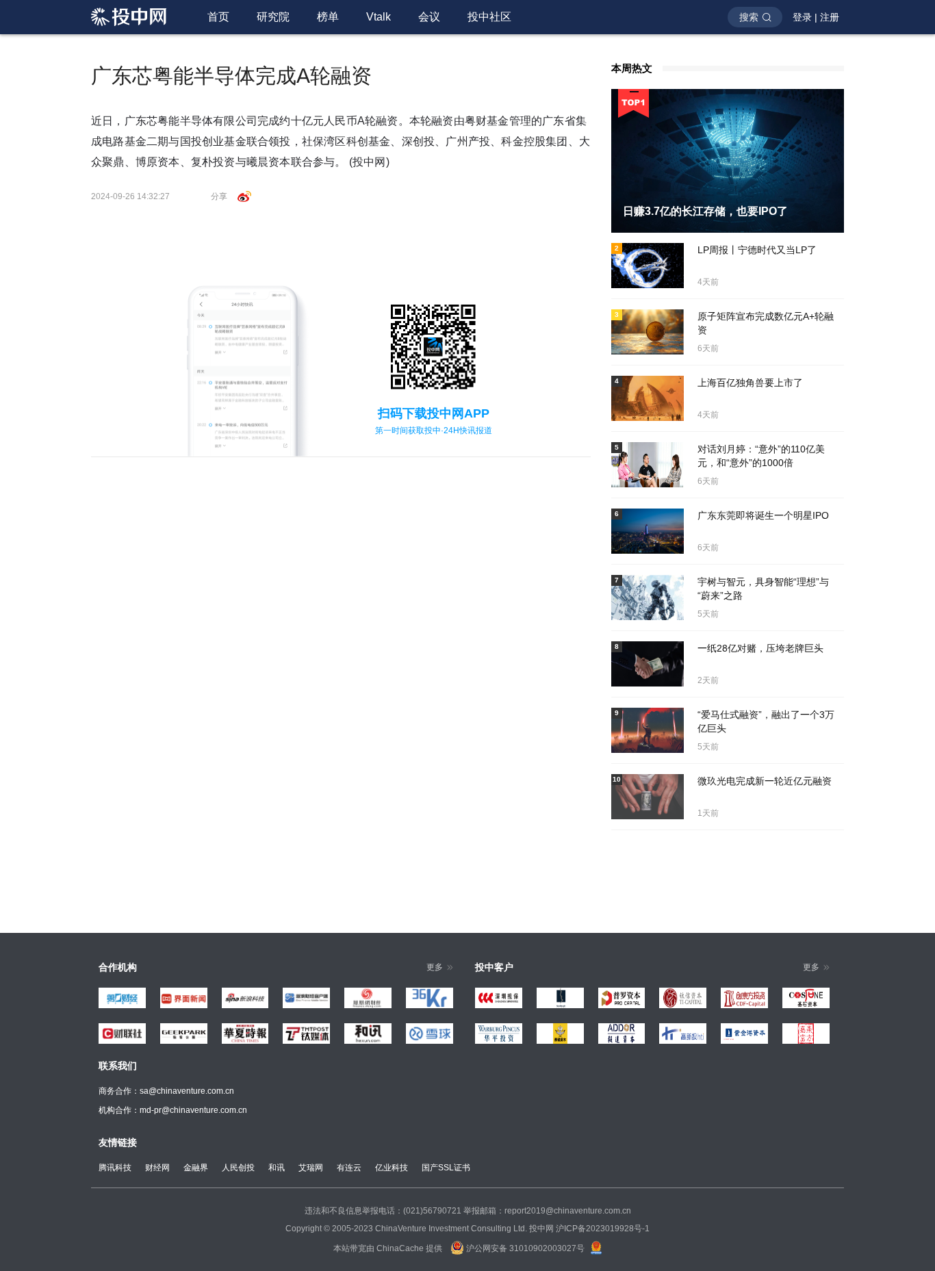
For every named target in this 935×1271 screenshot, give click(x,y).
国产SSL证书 (446, 1167)
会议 (429, 17)
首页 (218, 17)
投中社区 (489, 17)
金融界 (195, 1167)
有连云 (349, 1167)
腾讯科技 (115, 1167)
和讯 (276, 1167)
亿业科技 (391, 1167)
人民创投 (238, 1167)
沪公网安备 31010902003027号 (524, 1248)
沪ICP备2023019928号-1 (603, 1228)
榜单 (328, 17)
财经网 (157, 1167)
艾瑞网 (310, 1167)
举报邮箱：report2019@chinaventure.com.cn (547, 1211)
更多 (434, 967)
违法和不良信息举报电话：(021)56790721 (383, 1211)
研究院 (273, 17)
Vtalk (378, 17)
